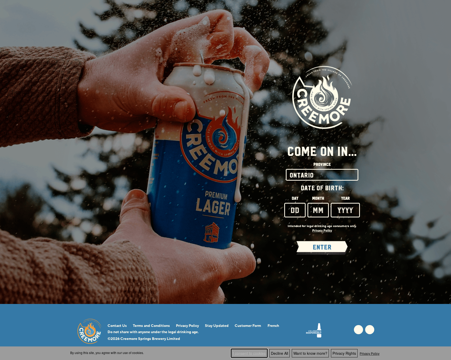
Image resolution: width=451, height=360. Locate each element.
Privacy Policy (369, 353)
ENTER (322, 247)
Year (345, 198)
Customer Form (248, 326)
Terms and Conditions (151, 326)
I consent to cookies (249, 353)
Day (295, 198)
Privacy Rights (344, 353)
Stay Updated (217, 326)
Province (322, 164)
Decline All (279, 353)
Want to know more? (310, 353)
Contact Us (117, 326)
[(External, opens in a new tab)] (314, 330)
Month (318, 198)
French (273, 326)
